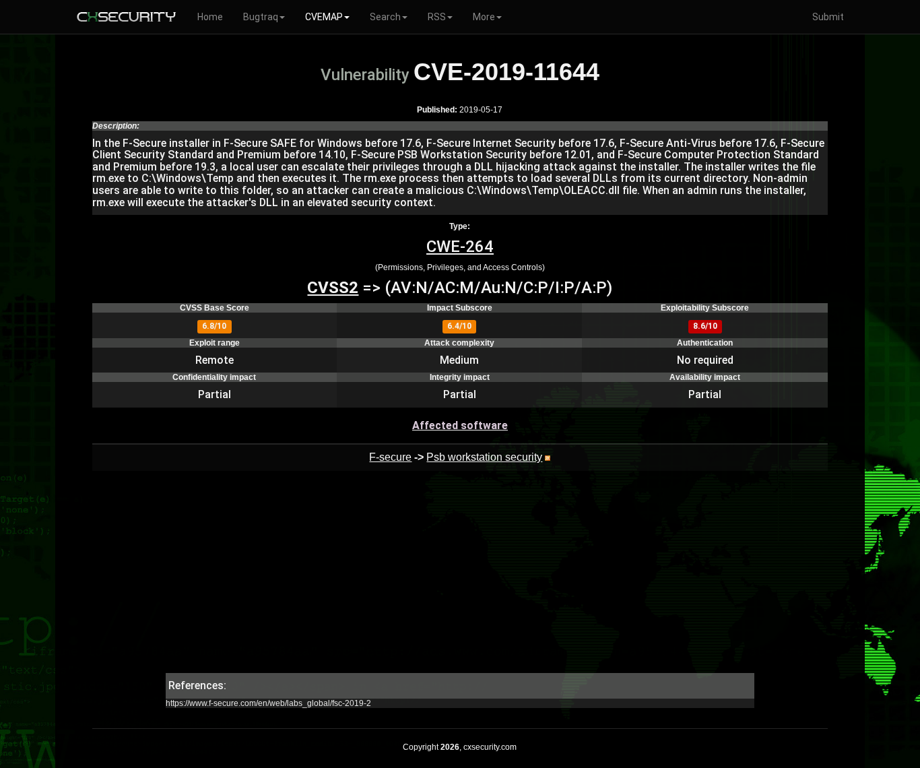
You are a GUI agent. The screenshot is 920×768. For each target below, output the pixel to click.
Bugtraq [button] (260, 16)
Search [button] (385, 16)
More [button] (484, 16)
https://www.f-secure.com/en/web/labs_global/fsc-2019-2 (268, 703)
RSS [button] (437, 16)
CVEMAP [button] (324, 16)
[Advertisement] (459, 578)
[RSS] (547, 457)
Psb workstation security (484, 457)
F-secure (390, 457)
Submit (828, 16)
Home (210, 16)
